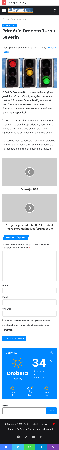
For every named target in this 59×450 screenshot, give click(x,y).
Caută (5, 405)
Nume (6, 285)
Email (6, 297)
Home (7, 19)
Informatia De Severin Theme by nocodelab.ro (28, 429)
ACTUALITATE (19, 19)
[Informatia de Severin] (20, 10)
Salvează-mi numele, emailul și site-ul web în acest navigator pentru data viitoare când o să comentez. (26, 325)
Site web (6, 308)
